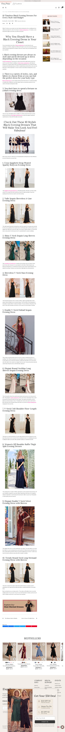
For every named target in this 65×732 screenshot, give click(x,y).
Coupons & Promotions (57, 690)
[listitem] (9, 23)
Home (4, 11)
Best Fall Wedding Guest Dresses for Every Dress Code (56, 52)
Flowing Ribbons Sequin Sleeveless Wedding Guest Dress (24, 664)
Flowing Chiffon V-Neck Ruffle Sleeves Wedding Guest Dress (38, 666)
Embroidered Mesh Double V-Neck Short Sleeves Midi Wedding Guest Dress (53, 665)
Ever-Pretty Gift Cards (58, 693)
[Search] (5, 7)
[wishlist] (59, 7)
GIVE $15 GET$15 (58, 687)
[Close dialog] (56, 690)
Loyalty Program (58, 685)
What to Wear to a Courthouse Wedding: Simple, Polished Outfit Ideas (55, 23)
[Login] (56, 7)
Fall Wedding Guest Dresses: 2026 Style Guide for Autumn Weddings (56, 59)
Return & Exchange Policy (48, 688)
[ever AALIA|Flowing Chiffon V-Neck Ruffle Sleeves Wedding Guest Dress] (39, 651)
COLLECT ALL (45, 722)
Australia (4, 728)
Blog (6, 11)
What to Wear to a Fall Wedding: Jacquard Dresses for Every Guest (56, 30)
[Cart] (61, 7)
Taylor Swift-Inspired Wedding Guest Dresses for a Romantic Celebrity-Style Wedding (56, 38)
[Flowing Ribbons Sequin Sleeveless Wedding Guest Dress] (24, 651)
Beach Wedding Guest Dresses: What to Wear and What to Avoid (56, 44)
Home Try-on (57, 683)
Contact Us (47, 685)
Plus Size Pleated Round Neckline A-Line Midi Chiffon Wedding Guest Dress (9, 666)
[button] (14, 644)
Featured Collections (21, 21)
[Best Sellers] (20, 606)
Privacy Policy (37, 687)
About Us (36, 685)
